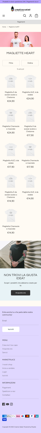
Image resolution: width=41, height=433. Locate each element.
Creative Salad (18, 427)
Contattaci (6, 395)
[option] (20, 22)
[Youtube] (7, 404)
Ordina (30, 63)
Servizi (5, 352)
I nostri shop (7, 364)
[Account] (30, 14)
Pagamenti (20, 22)
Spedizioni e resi (8, 391)
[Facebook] (3, 404)
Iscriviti (11, 329)
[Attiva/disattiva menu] (11, 16)
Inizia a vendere (8, 368)
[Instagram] (11, 404)
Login (4, 372)
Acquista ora (20, 293)
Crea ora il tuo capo (10, 345)
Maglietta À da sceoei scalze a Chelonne (11, 94)
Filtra (11, 63)
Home (4, 27)
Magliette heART (14, 27)
